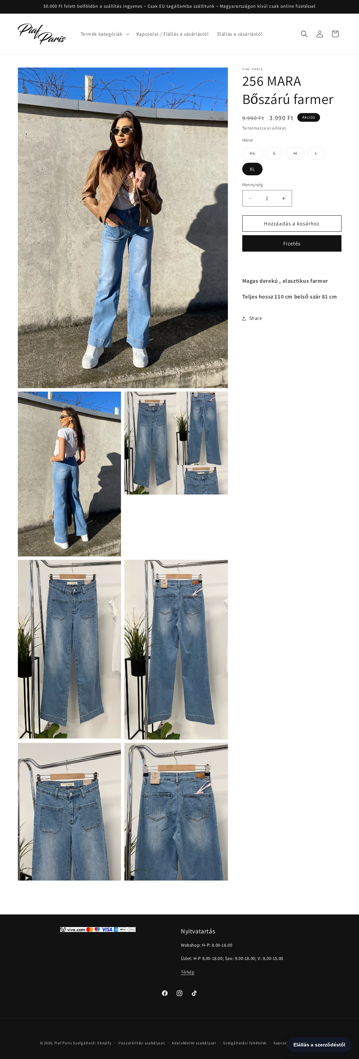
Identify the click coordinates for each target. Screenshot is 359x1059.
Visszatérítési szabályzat (141, 1042)
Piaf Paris (63, 1042)
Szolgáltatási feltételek (244, 1042)
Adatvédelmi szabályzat (194, 1042)
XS (256, 155)
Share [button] (255, 318)
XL (252, 169)
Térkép (188, 972)
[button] (104, 34)
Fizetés (291, 243)
